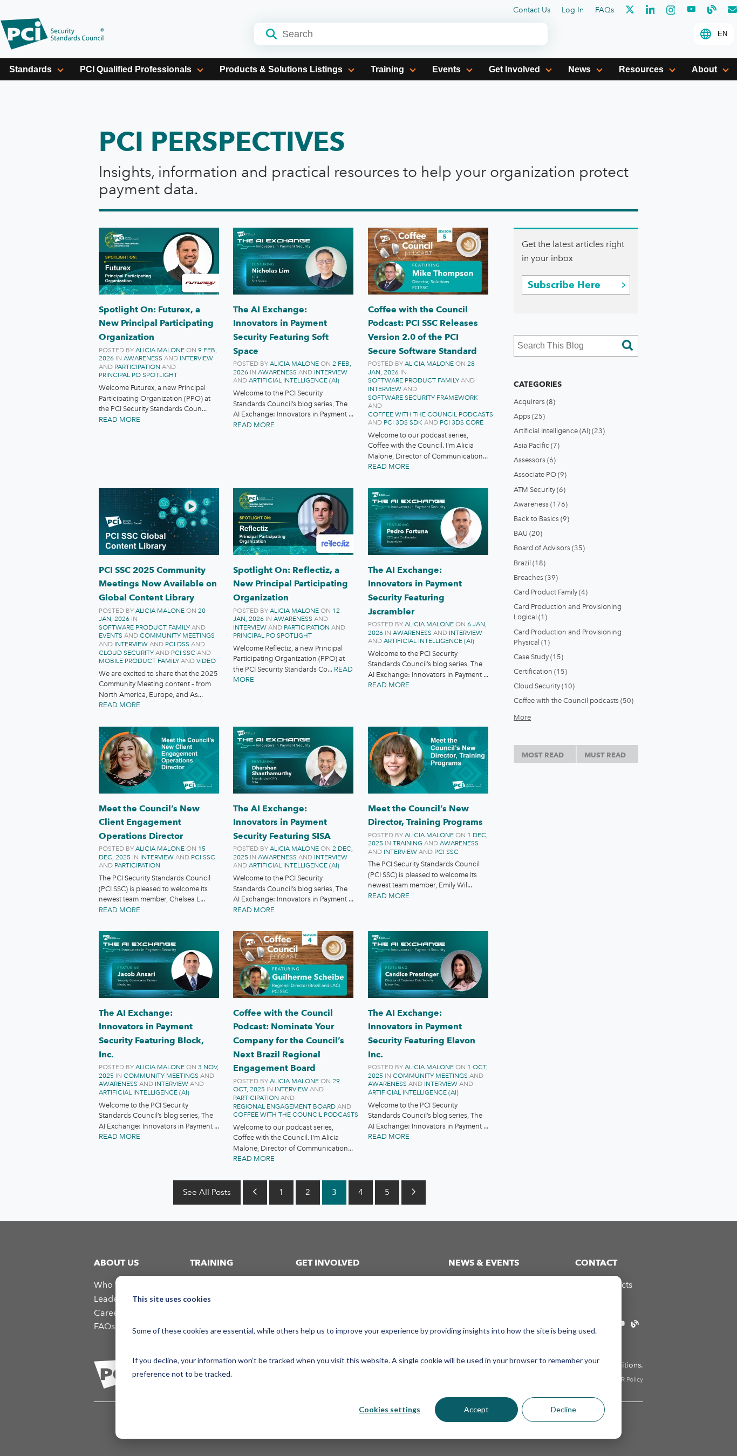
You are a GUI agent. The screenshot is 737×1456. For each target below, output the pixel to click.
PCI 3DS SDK (403, 422)
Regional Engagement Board (284, 1106)
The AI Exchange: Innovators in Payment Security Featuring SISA (282, 822)
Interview (196, 358)
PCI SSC (183, 653)
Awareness (143, 358)
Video (206, 661)
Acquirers (534, 402)
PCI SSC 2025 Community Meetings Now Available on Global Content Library (158, 584)
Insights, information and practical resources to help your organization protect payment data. (364, 180)
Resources (641, 69)
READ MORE (119, 419)
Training (387, 69)
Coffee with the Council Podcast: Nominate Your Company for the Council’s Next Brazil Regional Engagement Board (288, 1040)
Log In (573, 10)
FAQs (604, 10)
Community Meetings (177, 635)
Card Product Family (551, 592)
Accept (476, 1409)
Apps (529, 416)
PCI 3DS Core (461, 422)
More (522, 717)
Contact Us (531, 10)
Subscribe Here (564, 284)
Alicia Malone (160, 350)
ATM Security (539, 490)
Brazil (529, 563)
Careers (109, 1313)
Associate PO (540, 474)
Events (446, 69)
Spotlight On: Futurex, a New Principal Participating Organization (156, 323)
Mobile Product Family (139, 661)
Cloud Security (126, 653)
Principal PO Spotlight (138, 375)
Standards (30, 69)
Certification (540, 671)
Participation (137, 367)
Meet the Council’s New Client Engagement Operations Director (149, 822)
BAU (528, 533)
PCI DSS (177, 644)
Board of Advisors (549, 548)
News (579, 69)
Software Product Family (413, 380)
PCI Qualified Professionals (136, 69)
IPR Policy (629, 1379)
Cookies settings (389, 1409)
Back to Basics (541, 519)
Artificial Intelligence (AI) (294, 380)
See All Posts (207, 1192)
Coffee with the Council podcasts (430, 414)
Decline (563, 1409)
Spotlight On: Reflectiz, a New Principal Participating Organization (290, 584)
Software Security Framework (423, 397)
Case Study (538, 657)
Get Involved (514, 69)
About (704, 69)
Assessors (535, 460)
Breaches (536, 577)
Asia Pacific (536, 445)
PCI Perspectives (222, 141)
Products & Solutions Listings (281, 69)
